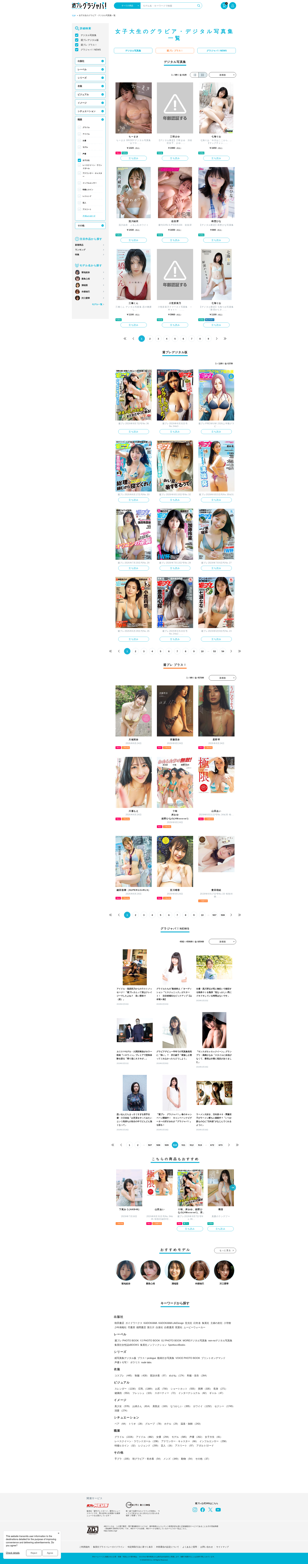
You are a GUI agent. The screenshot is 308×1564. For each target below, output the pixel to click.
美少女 (123, 1406)
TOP (74, 16)
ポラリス (135, 1362)
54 (223, 651)
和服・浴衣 (197, 1375)
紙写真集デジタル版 (125, 1358)
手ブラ (123, 1458)
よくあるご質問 (189, 1547)
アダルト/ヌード (89, 216)
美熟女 (161, 1406)
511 (183, 1145)
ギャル (217, 1393)
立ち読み (134, 158)
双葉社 (178, 1327)
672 (212, 1145)
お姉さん (141, 1406)
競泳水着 (159, 1375)
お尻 (162, 1388)
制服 (142, 1375)
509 (167, 1145)
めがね (177, 1375)
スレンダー (126, 1388)
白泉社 (159, 1327)
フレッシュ (142, 1393)
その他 (81, 225)
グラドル (86, 127)
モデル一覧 (97, 304)
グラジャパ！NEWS (91, 49)
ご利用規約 (84, 1547)
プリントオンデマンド (213, 1358)
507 (214, 915)
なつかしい (181, 1406)
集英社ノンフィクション (153, 1344)
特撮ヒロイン (88, 190)
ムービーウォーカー (194, 1327)
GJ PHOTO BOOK (171, 1340)
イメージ (82, 103)
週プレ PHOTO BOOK (127, 1340)
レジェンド (87, 196)
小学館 (227, 1323)
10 (202, 651)
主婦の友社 (216, 1323)
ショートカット (184, 1388)
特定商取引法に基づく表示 (140, 1547)
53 (214, 651)
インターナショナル (193, 1393)
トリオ (136, 1423)
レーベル (82, 69)
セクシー (224, 1406)
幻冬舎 (197, 1323)
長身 (220, 1388)
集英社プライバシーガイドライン (108, 1547)
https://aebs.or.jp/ (110, 1531)
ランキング (80, 249)
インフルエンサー (90, 183)
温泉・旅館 (191, 1423)
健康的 (123, 1393)
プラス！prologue (146, 1358)
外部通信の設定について (167, 1547)
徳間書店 (141, 1327)
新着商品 (79, 245)
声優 (84, 154)
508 (223, 915)
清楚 (122, 1410)
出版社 (81, 61)
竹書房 (131, 1327)
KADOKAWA (150, 1323)
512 (192, 1145)
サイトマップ (222, 1547)
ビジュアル (83, 94)
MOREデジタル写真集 (195, 1340)
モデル (85, 147)
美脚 (205, 1388)
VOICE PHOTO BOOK (187, 1358)
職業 (80, 119)
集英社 (205, 1323)
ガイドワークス (133, 1323)
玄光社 (188, 1323)
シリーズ (82, 77)
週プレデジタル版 (90, 40)
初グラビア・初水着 (147, 1458)
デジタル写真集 (88, 35)
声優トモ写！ (122, 1362)
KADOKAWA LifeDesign (171, 1323)
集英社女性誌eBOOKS (127, 1344)
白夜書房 (169, 1327)
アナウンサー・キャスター (92, 174)
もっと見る (225, 1250)
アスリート (87, 209)
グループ (154, 1423)
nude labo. (146, 1362)
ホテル (171, 1423)
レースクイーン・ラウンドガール (92, 166)
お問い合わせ (206, 1547)
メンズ (171, 1458)
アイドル (86, 134)
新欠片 (150, 1327)
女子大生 (86, 160)
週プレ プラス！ (89, 45)
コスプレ (124, 1375)
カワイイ (203, 1406)
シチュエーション (87, 111)
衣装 (80, 86)
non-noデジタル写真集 (220, 1340)
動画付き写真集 (165, 1358)
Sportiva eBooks (176, 1344)
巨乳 (146, 1388)
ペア (121, 1423)
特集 (77, 254)
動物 (187, 1458)
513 (200, 1145)
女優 (84, 141)
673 (220, 1145)
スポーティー (166, 1393)
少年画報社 (121, 1327)
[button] (232, 1187)
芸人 (84, 203)
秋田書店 (119, 1323)
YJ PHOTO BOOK (150, 1340)
